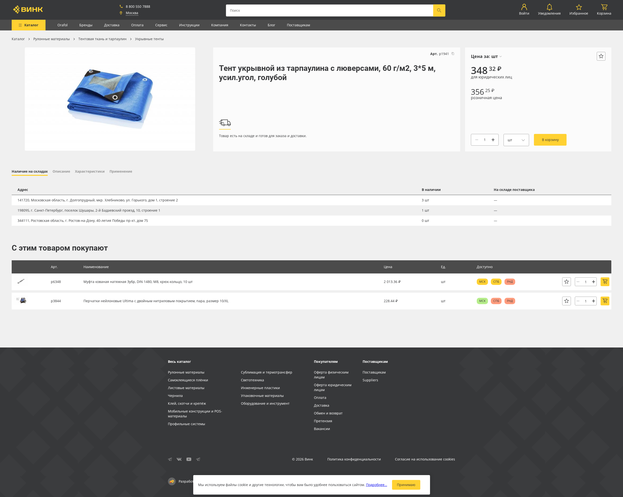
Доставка (111, 25)
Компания (219, 25)
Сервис (161, 25)
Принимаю (406, 484)
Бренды (85, 25)
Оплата (137, 25)
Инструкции (189, 25)
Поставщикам (298, 25)
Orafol (62, 25)
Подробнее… (376, 484)
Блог (271, 25)
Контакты (248, 25)
